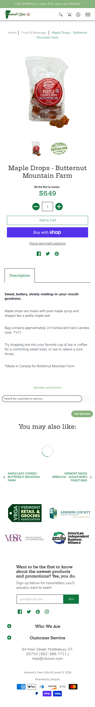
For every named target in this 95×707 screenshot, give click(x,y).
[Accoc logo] (70, 513)
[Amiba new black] (70, 538)
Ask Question (82, 413)
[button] (60, 14)
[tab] (20, 275)
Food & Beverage (33, 32)
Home (12, 32)
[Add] (59, 206)
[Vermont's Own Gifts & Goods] (17, 14)
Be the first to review (46, 187)
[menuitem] (60, 14)
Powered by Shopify (47, 679)
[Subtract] (36, 206)
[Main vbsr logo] (25, 538)
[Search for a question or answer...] (42, 398)
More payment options (47, 243)
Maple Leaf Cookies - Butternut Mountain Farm (24, 477)
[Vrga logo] (25, 513)
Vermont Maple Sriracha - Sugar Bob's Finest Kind (69, 477)
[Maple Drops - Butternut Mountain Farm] (36, 148)
